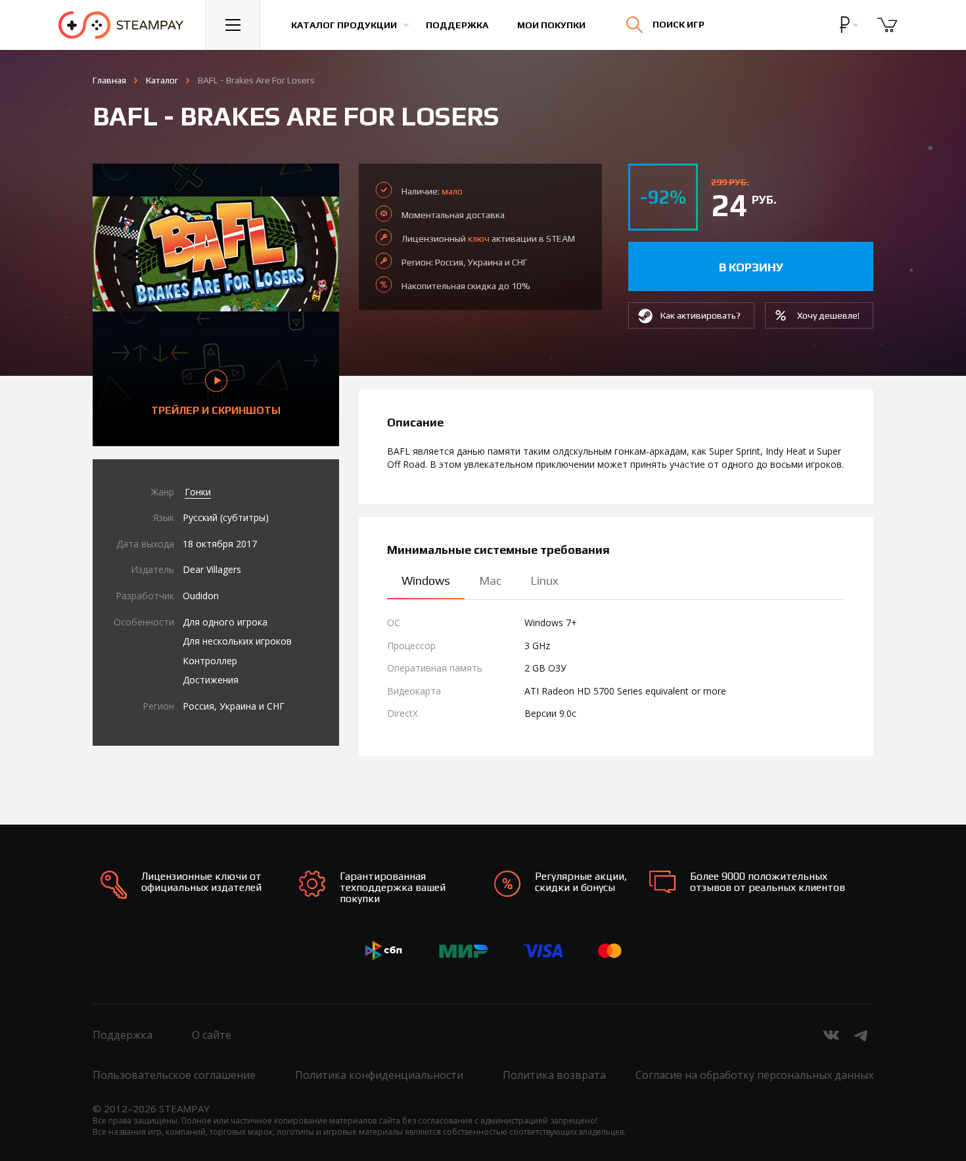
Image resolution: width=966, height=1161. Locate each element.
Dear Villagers (212, 569)
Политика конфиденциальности (379, 1075)
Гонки (198, 492)
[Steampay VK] (831, 1035)
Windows (426, 580)
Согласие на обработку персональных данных (754, 1075)
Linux (544, 580)
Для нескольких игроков (237, 641)
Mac (490, 580)
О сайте (211, 1035)
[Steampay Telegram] (861, 1035)
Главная (109, 80)
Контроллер (210, 660)
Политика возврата (554, 1075)
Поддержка (457, 25)
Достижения (211, 679)
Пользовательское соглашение (174, 1075)
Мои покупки (551, 25)
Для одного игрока (225, 622)
